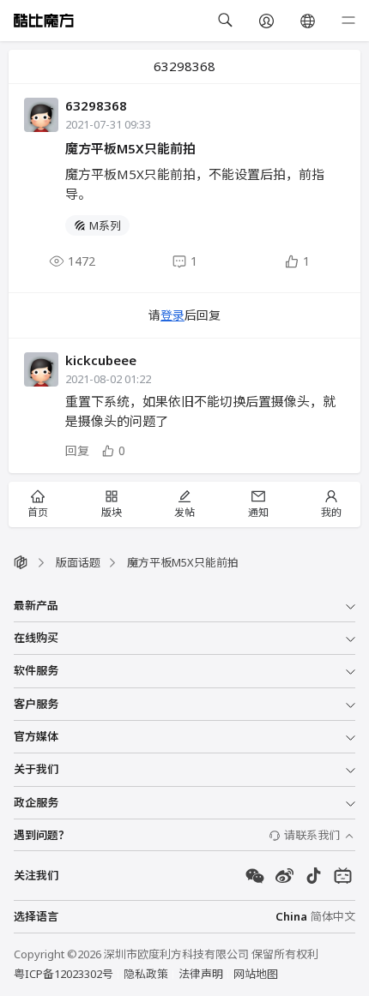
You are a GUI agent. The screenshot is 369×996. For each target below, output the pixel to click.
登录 (172, 315)
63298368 (96, 105)
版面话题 (78, 562)
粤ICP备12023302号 (63, 973)
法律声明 (200, 973)
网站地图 (255, 973)
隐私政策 (146, 973)
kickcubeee (100, 360)
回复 (77, 450)
